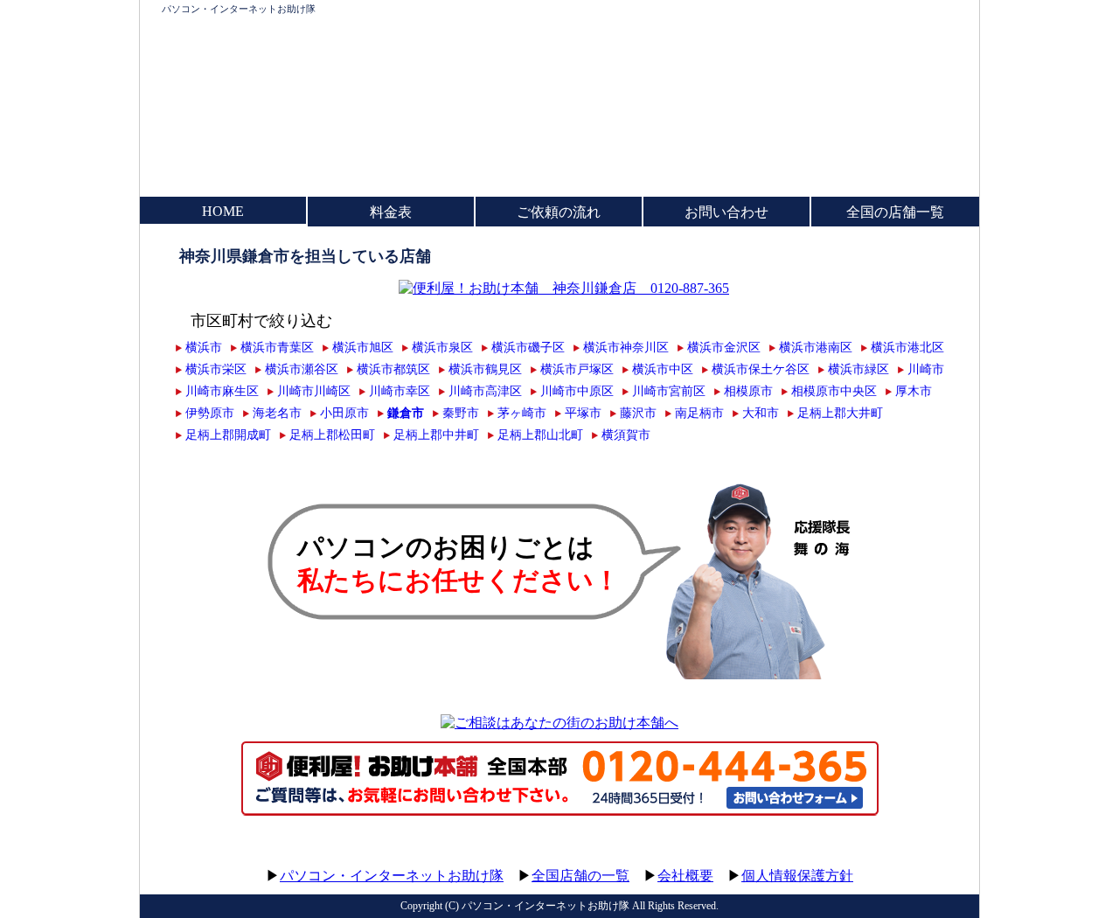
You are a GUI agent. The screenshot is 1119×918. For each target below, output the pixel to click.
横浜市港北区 (907, 347)
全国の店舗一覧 (895, 212)
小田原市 (344, 413)
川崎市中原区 (577, 391)
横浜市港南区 (815, 347)
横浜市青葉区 (277, 347)
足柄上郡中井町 (436, 435)
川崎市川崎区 (314, 391)
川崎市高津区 (485, 391)
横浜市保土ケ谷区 (761, 369)
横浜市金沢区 (724, 347)
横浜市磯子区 (528, 347)
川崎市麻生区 (222, 391)
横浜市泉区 (442, 347)
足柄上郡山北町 (540, 435)
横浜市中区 (662, 369)
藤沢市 (638, 413)
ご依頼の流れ (559, 212)
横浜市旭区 (362, 347)
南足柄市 (699, 413)
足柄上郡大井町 (840, 413)
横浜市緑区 (858, 369)
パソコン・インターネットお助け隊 (239, 8)
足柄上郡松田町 (332, 435)
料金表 (391, 212)
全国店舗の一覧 (580, 875)
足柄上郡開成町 (228, 435)
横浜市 (203, 347)
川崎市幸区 (399, 391)
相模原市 (748, 391)
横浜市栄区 (216, 369)
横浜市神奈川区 (626, 347)
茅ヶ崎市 (521, 413)
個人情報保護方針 (797, 875)
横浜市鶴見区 (485, 369)
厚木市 (913, 391)
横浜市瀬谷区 (301, 369)
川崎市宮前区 (668, 391)
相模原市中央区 (834, 391)
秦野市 (460, 413)
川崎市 (925, 369)
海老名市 (277, 413)
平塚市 (583, 413)
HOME (223, 211)
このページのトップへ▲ (896, 859)
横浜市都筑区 (393, 369)
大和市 (760, 413)
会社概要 (685, 875)
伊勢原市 (209, 413)
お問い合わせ (726, 212)
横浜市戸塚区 (577, 369)
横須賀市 (625, 435)
